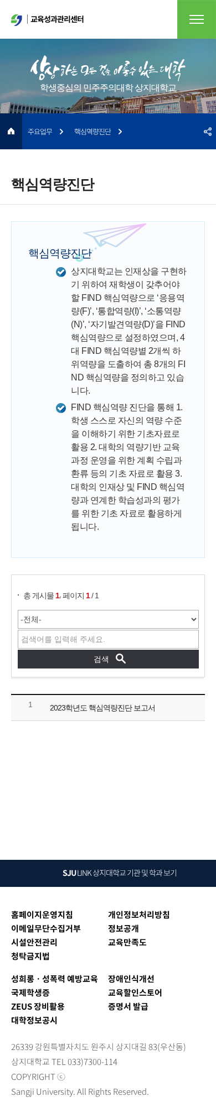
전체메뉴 (196, 19)
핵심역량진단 (92, 131)
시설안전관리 (34, 942)
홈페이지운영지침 (42, 914)
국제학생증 (30, 992)
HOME (11, 131)
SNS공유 (207, 131)
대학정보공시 (34, 1020)
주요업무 (40, 131)
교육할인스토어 (135, 992)
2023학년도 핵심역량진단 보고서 (102, 707)
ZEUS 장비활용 (38, 1006)
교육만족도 (127, 942)
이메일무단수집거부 (46, 928)
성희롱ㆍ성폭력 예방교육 (54, 978)
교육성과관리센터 (57, 18)
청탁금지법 (30, 956)
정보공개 (123, 928)
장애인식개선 (131, 978)
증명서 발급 (128, 1006)
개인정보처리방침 (139, 914)
